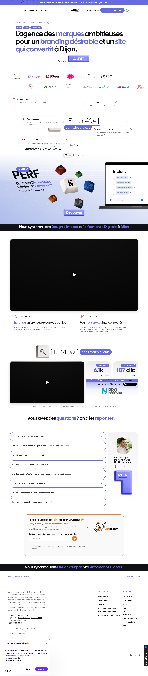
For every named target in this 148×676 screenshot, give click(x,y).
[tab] (68, 155)
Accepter (41, 669)
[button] (45, 10)
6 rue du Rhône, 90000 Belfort (30, 618)
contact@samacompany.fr (18, 615)
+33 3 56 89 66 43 (15, 623)
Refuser (27, 669)
